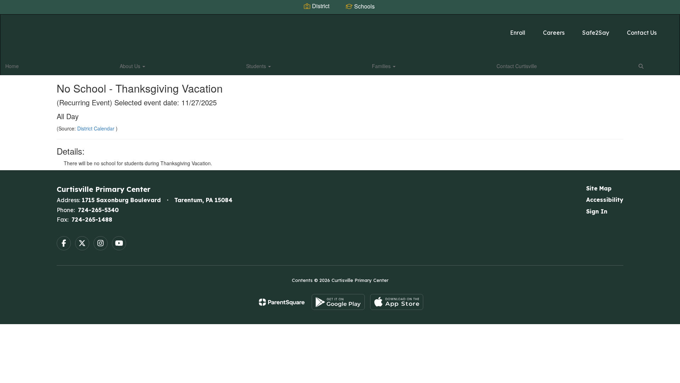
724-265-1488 (92, 219)
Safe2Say (595, 32)
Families (382, 66)
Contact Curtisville (517, 66)
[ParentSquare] (281, 302)
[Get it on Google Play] (338, 302)
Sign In (596, 211)
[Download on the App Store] (396, 302)
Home (12, 66)
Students (256, 66)
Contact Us (642, 32)
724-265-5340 (98, 209)
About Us (131, 66)
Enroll (517, 32)
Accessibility (604, 199)
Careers (554, 32)
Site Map (599, 188)
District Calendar (96, 128)
